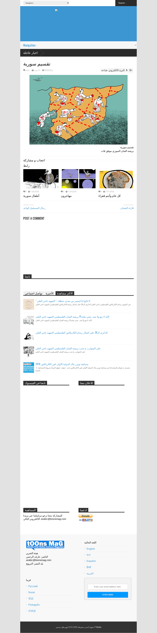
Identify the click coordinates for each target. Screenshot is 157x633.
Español (91, 561)
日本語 (32, 611)
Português (34, 604)
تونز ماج (65, 627)
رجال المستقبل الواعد (34, 208)
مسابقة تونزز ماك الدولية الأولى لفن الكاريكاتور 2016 (62, 364)
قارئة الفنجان (127, 208)
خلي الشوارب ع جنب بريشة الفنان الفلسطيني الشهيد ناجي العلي (68, 348)
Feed (112, 3)
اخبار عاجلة (30, 52)
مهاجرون (66, 195)
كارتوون (37, 70)
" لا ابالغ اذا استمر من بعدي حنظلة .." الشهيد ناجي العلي (63, 301)
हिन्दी (89, 567)
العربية (90, 573)
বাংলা (88, 555)
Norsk (31, 592)
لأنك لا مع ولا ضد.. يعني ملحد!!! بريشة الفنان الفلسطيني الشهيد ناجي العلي (72, 316)
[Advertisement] (78, 34)
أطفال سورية (31, 195)
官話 (30, 598)
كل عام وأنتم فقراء (109, 195)
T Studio (97, 627)
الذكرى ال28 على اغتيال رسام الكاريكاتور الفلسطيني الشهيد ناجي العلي (71, 332)
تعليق (27, 70)
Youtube (106, 3)
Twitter (100, 3)
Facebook (95, 3)
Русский (33, 586)
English (91, 549)
